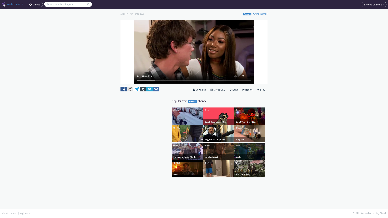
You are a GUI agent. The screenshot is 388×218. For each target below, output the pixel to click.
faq (21, 213)
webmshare (14, 4)
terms (27, 213)
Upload (36, 4)
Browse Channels (373, 4)
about (5, 213)
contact (13, 213)
